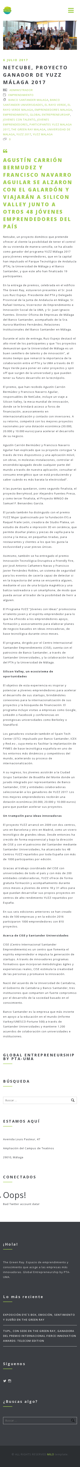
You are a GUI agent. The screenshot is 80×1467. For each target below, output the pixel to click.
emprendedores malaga (53, 110)
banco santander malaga (28, 100)
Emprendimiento (21, 95)
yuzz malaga (43, 134)
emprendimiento (15, 114)
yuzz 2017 (23, 134)
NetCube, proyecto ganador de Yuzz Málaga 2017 (35, 74)
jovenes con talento (19, 119)
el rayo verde (55, 105)
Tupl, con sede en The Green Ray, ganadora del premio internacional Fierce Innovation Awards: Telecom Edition (39, 1336)
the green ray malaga (28, 129)
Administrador (21, 90)
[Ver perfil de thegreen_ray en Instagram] (9, 1381)
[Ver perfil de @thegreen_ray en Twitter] (5, 1381)
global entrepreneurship (50, 114)
